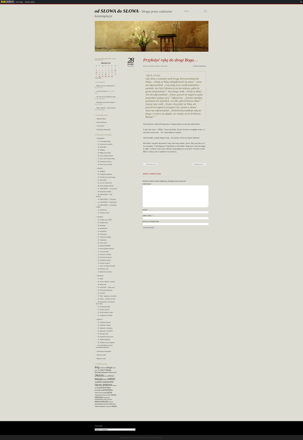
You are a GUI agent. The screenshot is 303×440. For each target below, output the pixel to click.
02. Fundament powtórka (105, 174)
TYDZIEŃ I (99, 168)
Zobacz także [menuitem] (30, 2)
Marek (152, 66)
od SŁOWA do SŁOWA (117, 10)
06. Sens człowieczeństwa (105, 155)
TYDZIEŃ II (99, 217)
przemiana (108, 390)
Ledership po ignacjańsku (103, 351)
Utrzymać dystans (101, 91)
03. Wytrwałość (102, 147)
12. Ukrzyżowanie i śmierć (105, 312)
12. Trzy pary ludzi (103, 251)
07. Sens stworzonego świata (106, 158)
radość (97, 393)
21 (105, 74)
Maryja (98, 379)
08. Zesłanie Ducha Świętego (106, 342)
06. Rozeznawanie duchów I (106, 186)
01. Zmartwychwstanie (104, 322)
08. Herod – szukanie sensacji (106, 299)
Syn (109, 395)
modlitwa (98, 382)
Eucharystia (99, 372)
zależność (112, 404)
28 (105, 76)
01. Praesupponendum (104, 141)
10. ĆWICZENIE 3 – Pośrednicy (107, 199)
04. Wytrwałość (102, 180)
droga (109, 367)
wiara (97, 401)
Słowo (113, 395)
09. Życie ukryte (102, 243)
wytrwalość (99, 404)
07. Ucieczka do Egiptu (104, 237)
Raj (100, 392)
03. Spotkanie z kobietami (105, 328)
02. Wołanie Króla (103, 222)
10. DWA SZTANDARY (104, 245)
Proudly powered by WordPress (130, 437)
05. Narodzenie (102, 231)
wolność (104, 401)
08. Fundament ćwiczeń (104, 161)
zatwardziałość (100, 406)
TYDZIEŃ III (99, 276)
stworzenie (98, 395)
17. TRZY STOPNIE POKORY (106, 266)
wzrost (105, 404)
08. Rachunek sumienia (104, 191)
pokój (96, 388)
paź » (100, 78)
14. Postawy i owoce (104, 212)
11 (96, 72)
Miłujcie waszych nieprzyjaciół (105, 85)
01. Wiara (100, 278)
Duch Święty (105, 370)
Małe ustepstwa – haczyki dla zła (105, 108)
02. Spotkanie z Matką (104, 325)
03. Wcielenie (101, 225)
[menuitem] (7, 2)
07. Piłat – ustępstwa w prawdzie (107, 296)
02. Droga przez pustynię (105, 144)
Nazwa (145, 210)
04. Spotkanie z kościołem (105, 331)
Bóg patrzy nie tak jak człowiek (105, 102)
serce (109, 392)
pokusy (114, 385)
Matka (105, 379)
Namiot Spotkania (162, 66)
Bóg (97, 367)
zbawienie (109, 406)
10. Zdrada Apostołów (104, 306)
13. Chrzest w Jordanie (104, 254)
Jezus (99, 375)
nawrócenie (108, 382)
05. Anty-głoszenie (103, 333)
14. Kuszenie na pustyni (104, 257)
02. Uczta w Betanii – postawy (106, 281)
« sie (96, 78)
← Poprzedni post (150, 164)
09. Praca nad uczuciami (105, 164)
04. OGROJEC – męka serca (106, 287)
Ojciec (98, 384)
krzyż (111, 375)
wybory (111, 402)
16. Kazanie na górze (104, 263)
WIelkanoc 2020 (101, 358)
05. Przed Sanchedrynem (105, 290)
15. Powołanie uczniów (104, 260)
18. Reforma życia (103, 269)
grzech (107, 372)
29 (109, 76)
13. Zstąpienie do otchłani (105, 315)
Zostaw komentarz (200, 66)
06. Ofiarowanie (102, 234)
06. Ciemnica (101, 293)
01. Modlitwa (101, 171)
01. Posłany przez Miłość (105, 219)
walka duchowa (107, 399)
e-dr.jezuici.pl (100, 126)
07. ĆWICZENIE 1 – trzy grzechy (107, 188)
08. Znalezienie (102, 240)
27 (102, 76)
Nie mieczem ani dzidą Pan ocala (105, 96)
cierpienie (103, 368)
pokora (107, 384)
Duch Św (97, 370)
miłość (111, 379)
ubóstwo (99, 397)
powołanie (98, 390)
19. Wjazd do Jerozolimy (105, 272)
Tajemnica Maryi (101, 118)
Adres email (147, 215)
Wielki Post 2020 (101, 355)
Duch (114, 367)
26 (99, 76)
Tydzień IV (99, 319)
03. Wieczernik (102, 284)
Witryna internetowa (150, 221)
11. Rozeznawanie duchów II (106, 248)
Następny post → (199, 164)
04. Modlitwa (101, 150)
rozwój (104, 393)
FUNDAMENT (100, 138)
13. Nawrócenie (102, 210)
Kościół (106, 376)
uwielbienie (107, 397)
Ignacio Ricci (157, 437)
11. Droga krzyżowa (103, 309)
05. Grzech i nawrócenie (105, 183)
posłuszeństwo (104, 388)
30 (112, 76)
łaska (114, 406)
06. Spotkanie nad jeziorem (105, 336)
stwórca (104, 395)
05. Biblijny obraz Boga (104, 153)
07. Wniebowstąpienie (104, 339)
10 (115, 70)
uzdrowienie (99, 399)
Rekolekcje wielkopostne (103, 129)
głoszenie (113, 372)
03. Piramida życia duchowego (106, 177)
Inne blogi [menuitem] (19, 2)
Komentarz (147, 184)
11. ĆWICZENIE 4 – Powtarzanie (107, 202)
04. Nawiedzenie (102, 228)
